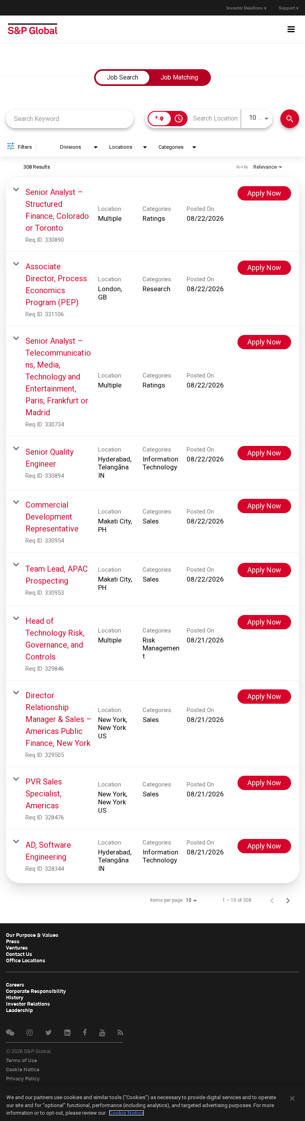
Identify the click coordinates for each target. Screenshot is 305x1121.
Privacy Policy (23, 1078)
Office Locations (25, 960)
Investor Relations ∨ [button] (246, 7)
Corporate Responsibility (36, 991)
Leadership (19, 1010)
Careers (15, 984)
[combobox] (69, 118)
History (14, 997)
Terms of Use (21, 1060)
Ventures (17, 947)
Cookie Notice (22, 1069)
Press (12, 941)
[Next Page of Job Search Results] (288, 900)
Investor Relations (28, 1003)
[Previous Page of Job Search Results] (272, 900)
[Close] (292, 1098)
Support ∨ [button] (289, 7)
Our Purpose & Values (32, 935)
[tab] (122, 77)
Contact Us (19, 954)
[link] (152, 214)
